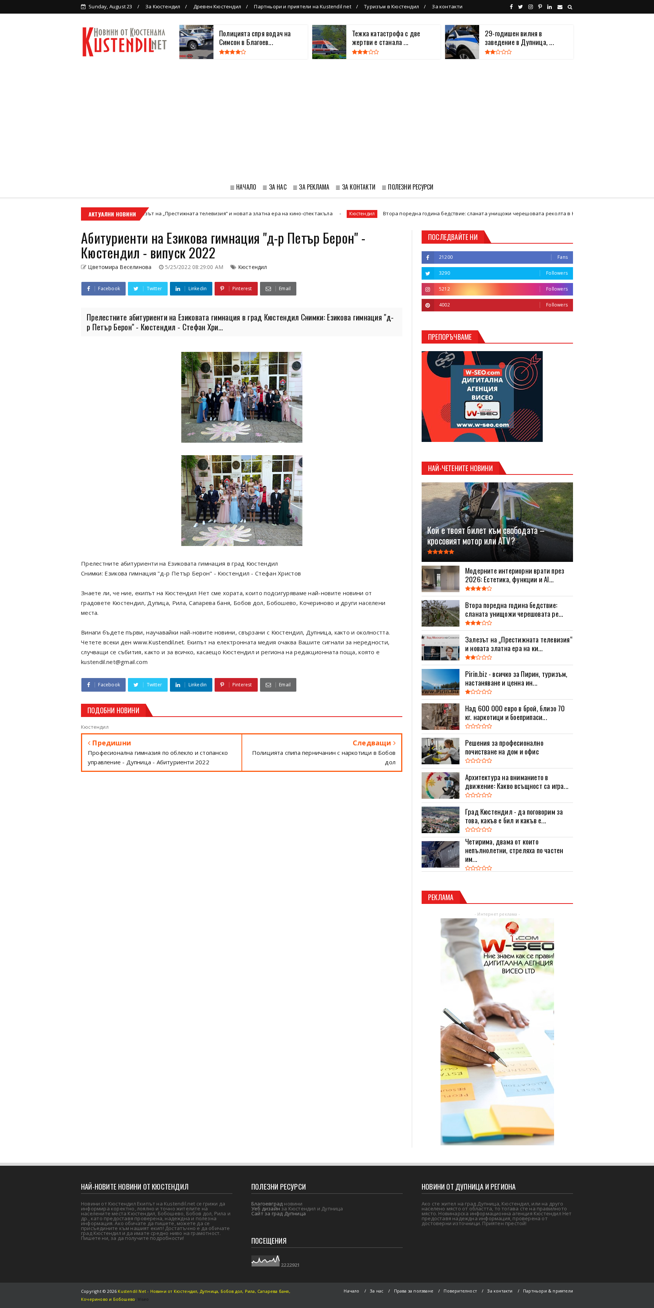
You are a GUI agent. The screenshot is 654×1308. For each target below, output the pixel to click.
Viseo (143, 1299)
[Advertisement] (327, 120)
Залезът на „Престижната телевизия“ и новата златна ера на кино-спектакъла (172, 213)
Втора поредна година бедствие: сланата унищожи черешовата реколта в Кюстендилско (434, 213)
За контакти (447, 6)
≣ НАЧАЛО (243, 186)
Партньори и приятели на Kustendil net (302, 6)
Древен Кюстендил (217, 6)
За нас (376, 1291)
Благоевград (267, 1203)
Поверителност (460, 1291)
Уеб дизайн (265, 1208)
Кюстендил (301, 213)
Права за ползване (413, 1291)
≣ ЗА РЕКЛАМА (311, 186)
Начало (351, 1291)
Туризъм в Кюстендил (391, 6)
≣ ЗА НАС (274, 186)
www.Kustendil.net (158, 642)
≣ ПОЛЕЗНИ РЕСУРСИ (407, 186)
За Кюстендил (162, 6)
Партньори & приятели (548, 1291)
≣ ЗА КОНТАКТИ (355, 186)
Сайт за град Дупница (278, 1213)
